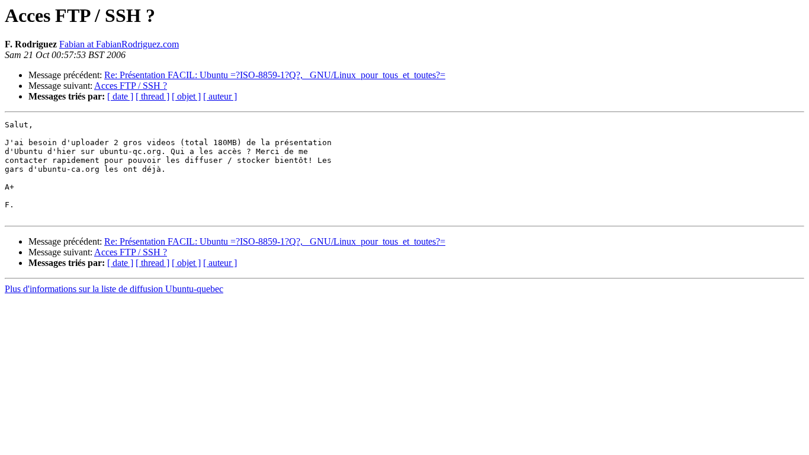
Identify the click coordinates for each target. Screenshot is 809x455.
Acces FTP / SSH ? (130, 86)
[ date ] (120, 96)
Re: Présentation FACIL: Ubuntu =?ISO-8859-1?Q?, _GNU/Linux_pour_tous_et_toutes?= (274, 75)
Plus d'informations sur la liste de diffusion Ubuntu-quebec (114, 289)
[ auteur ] (220, 96)
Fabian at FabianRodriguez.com (119, 44)
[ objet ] (186, 96)
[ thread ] (152, 96)
